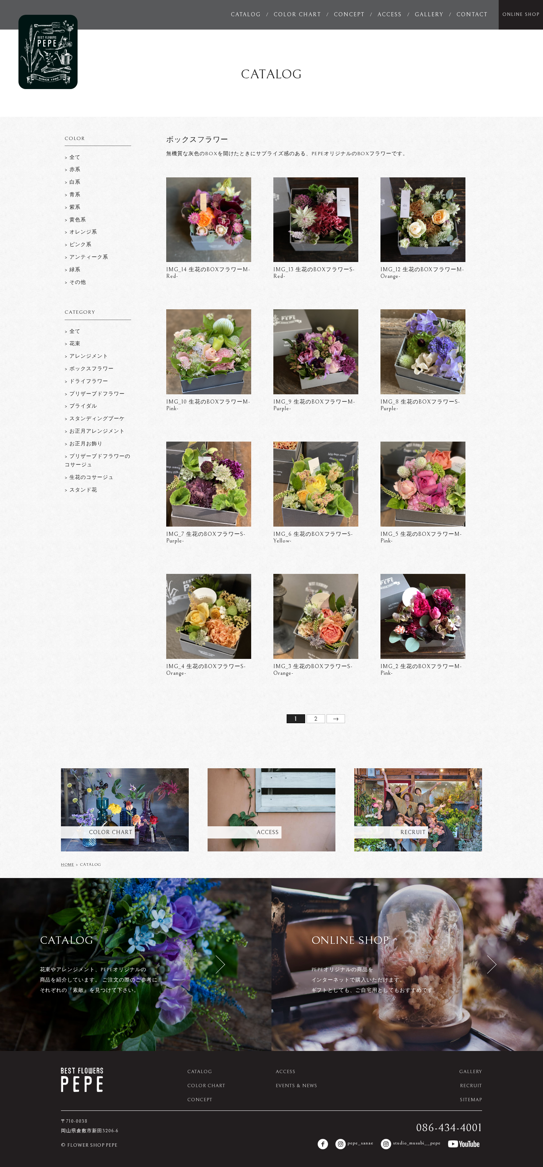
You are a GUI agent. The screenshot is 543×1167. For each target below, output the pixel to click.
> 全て (73, 331)
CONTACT (472, 14)
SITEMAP (471, 1100)
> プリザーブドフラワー (95, 394)
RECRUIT (471, 1086)
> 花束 (73, 344)
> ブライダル (81, 406)
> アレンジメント (86, 356)
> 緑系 (73, 270)
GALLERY (429, 14)
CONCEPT (349, 14)
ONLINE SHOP (521, 14)
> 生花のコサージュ (89, 477)
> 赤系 (73, 170)
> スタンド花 (81, 490)
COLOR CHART (297, 14)
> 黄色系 (75, 220)
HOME (67, 864)
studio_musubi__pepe (417, 1143)
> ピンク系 (78, 245)
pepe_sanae (360, 1143)
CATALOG (246, 14)
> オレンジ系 (81, 232)
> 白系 (73, 182)
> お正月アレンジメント (95, 431)
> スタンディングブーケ (95, 419)
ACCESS (390, 14)
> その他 (75, 282)
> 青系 (73, 195)
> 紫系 (73, 207)
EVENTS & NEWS (296, 1086)
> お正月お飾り (84, 444)
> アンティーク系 (86, 257)
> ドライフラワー (86, 381)
